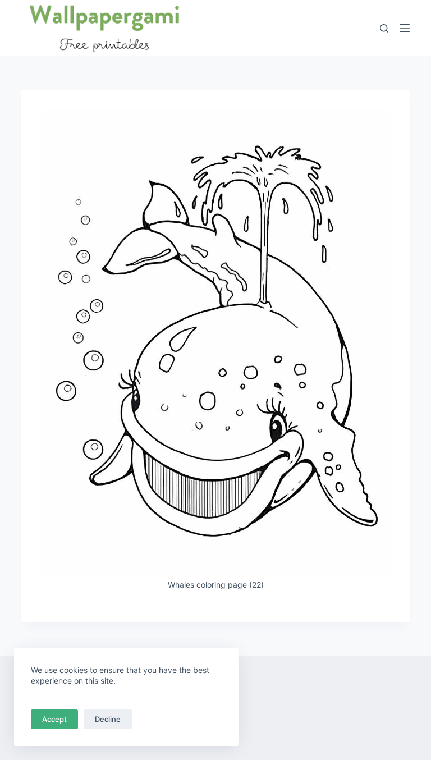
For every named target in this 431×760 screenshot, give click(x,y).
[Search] (384, 28)
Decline (108, 719)
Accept (54, 719)
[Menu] (405, 28)
